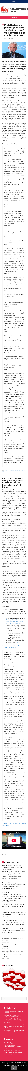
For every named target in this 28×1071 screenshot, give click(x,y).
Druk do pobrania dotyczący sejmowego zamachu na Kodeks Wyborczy (12, 938)
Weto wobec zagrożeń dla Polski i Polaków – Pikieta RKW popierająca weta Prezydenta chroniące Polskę (13, 922)
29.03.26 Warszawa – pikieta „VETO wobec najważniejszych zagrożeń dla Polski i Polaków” (13, 930)
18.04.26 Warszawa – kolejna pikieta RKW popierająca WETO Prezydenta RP (13, 906)
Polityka (6, 854)
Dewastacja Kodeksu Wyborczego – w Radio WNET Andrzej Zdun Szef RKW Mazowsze (14, 914)
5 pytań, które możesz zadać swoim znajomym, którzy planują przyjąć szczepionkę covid (15, 621)
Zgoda (14, 1068)
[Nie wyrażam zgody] (26, 1066)
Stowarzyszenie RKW (19, 10)
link (21, 635)
